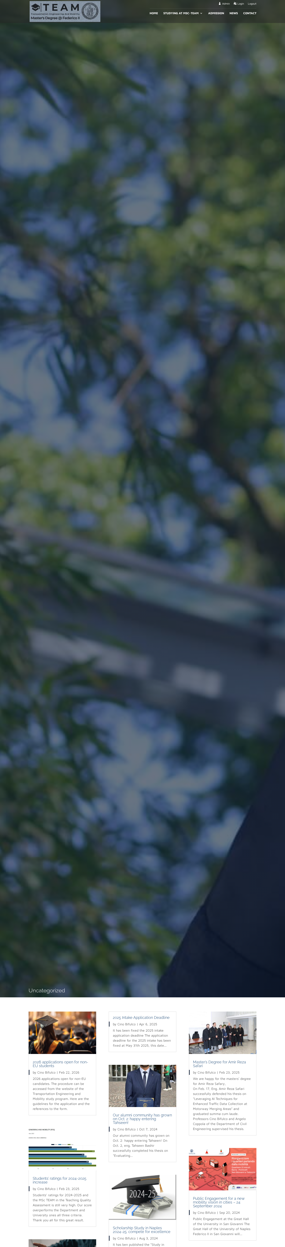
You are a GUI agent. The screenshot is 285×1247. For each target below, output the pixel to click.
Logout (252, 3)
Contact (249, 13)
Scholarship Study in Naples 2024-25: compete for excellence (141, 1230)
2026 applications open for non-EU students (60, 1064)
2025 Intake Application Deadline (141, 1017)
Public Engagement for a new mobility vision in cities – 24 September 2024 (219, 1202)
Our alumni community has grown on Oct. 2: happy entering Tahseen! (142, 1119)
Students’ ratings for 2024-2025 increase (59, 1180)
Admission (216, 13)
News (234, 13)
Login (240, 3)
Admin (226, 3)
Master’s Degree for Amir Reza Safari (219, 1064)
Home (154, 13)
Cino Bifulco (46, 1072)
